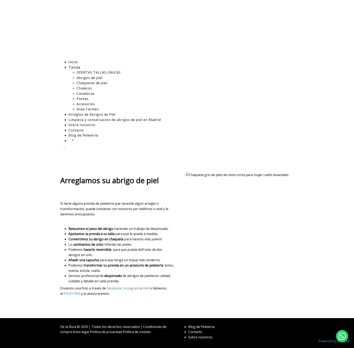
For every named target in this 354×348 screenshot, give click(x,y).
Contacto (76, 130)
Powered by (334, 341)
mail (146, 288)
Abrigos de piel (90, 78)
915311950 (72, 293)
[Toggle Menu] (61, 155)
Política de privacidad (106, 332)
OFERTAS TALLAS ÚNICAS (99, 72)
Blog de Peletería (83, 135)
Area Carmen (88, 109)
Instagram (131, 288)
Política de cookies (137, 332)
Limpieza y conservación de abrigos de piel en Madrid (114, 120)
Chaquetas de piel (92, 83)
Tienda (74, 67)
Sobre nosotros (81, 125)
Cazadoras (86, 93)
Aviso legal (81, 332)
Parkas (82, 98)
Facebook (114, 288)
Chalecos (84, 88)
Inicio (73, 62)
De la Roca (68, 326)
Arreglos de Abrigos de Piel (92, 114)
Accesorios (86, 104)
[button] (342, 336)
